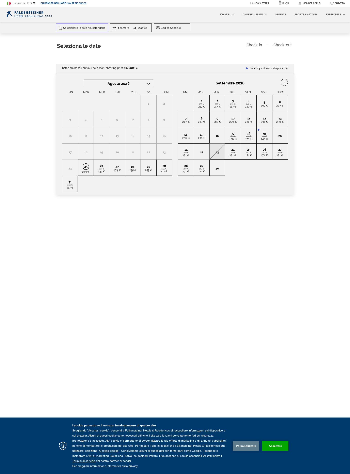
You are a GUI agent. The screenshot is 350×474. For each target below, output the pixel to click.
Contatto (339, 3)
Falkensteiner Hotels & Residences (63, 3)
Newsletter (261, 3)
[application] (175, 446)
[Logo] (30, 14)
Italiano (17, 3)
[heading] (135, 46)
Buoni (285, 3)
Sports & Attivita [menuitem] (306, 14)
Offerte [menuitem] (280, 14)
